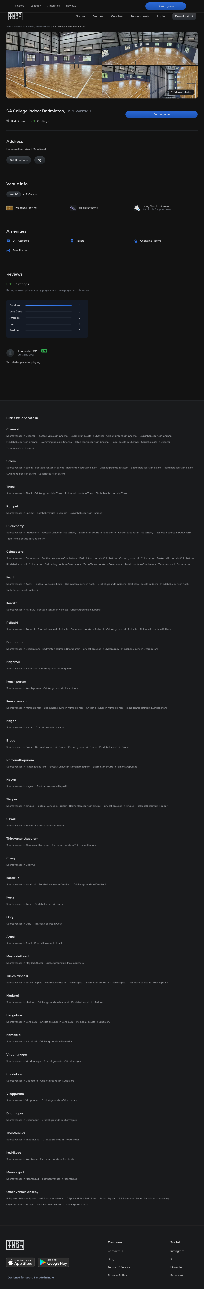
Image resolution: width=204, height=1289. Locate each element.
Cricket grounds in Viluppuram (59, 1100)
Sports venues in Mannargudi (23, 1178)
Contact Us (115, 1251)
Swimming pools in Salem (21, 473)
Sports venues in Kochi (19, 583)
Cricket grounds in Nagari (50, 727)
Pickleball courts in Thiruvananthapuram (75, 845)
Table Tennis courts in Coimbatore (103, 564)
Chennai (29, 26)
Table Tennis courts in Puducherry (25, 538)
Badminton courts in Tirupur (85, 805)
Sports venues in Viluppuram (22, 1100)
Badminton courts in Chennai (87, 435)
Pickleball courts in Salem (178, 467)
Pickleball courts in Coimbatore (24, 564)
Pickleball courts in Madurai (87, 1002)
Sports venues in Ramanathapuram (26, 766)
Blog (111, 1259)
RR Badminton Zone (130, 1198)
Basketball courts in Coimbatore (175, 558)
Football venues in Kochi (48, 583)
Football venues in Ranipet (52, 512)
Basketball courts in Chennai (156, 435)
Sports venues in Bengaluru (21, 1021)
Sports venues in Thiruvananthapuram (27, 845)
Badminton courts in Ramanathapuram (115, 766)
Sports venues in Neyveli (20, 786)
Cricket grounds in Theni (48, 493)
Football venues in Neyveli (52, 786)
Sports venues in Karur (19, 904)
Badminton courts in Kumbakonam (64, 707)
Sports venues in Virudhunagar (23, 1061)
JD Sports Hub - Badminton (81, 1198)
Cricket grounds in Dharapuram (101, 648)
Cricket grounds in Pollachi (121, 629)
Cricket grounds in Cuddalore (57, 1080)
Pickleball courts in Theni (79, 493)
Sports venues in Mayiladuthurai (24, 962)
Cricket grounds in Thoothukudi (61, 1139)
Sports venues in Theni (19, 493)
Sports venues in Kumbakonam (23, 707)
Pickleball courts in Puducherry (173, 532)
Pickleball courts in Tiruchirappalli (148, 982)
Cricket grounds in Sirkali (49, 825)
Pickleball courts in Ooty (48, 923)
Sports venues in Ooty (18, 923)
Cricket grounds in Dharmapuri (59, 1119)
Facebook (176, 1275)
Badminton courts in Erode (50, 747)
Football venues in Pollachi (52, 629)
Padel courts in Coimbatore (140, 564)
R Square (11, 1198)
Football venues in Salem (49, 467)
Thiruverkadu (43, 26)
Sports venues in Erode (19, 747)
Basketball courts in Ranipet (86, 512)
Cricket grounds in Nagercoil (55, 668)
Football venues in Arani (48, 943)
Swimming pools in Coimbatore (63, 564)
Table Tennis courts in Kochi (22, 590)
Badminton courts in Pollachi (87, 629)
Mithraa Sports (27, 1198)
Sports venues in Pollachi (20, 629)
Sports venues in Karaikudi (21, 884)
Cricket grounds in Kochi (112, 583)
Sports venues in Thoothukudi (23, 1139)
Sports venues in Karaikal (20, 609)
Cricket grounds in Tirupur (119, 805)
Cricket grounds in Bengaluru (56, 1021)
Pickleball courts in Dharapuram (139, 648)
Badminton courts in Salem (81, 467)
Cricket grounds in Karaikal (85, 609)
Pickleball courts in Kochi (174, 583)
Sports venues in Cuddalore (22, 1080)
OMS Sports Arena (76, 1204)
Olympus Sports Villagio (20, 1204)
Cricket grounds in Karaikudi (90, 884)
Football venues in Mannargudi (59, 1178)
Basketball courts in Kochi (143, 583)
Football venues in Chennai (52, 435)
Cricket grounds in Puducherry (135, 532)
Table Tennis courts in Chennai (92, 441)
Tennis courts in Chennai (20, 448)
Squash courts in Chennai (155, 441)
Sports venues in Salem (19, 467)
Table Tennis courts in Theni (111, 493)
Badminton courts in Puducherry (97, 532)
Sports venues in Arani (19, 943)
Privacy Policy (117, 1275)
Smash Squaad (108, 1198)
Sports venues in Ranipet (20, 512)
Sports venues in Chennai (20, 435)
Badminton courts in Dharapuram (61, 648)
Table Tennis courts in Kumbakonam (146, 707)
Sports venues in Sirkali (19, 825)
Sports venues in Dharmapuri (22, 1119)
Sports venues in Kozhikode (21, 1159)
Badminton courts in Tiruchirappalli (106, 982)
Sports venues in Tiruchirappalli (24, 982)
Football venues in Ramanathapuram (69, 766)
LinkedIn (176, 1267)
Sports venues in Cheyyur (20, 864)
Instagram (177, 1251)
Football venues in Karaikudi (55, 884)
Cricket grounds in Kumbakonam (105, 707)
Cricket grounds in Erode (82, 747)
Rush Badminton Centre (50, 1204)
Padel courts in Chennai (125, 441)
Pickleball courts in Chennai (22, 441)
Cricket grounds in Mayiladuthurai (64, 962)
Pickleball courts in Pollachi (155, 629)
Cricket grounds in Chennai (121, 435)
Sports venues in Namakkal (21, 1041)
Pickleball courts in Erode (114, 747)
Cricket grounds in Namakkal (56, 1041)
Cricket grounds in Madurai (53, 1002)
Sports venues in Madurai (20, 1002)
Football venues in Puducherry (58, 532)
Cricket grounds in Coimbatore (136, 558)
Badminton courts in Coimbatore (98, 558)
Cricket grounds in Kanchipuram (61, 688)
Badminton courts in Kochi (80, 583)
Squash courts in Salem (51, 473)
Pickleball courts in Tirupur (152, 805)
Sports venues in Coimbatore (22, 558)
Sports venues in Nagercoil (21, 668)
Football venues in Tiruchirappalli (64, 982)
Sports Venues (14, 26)
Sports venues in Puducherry (22, 532)
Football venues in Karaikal (52, 609)
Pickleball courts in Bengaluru (93, 1021)
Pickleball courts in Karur (48, 904)
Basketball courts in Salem (146, 467)
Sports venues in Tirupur (20, 805)
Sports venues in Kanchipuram (23, 688)
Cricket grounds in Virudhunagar (62, 1061)
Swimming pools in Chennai (56, 441)
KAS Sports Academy (51, 1198)
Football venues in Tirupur (52, 805)
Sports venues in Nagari (19, 727)
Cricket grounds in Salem (114, 467)
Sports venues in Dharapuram (23, 648)
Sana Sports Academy (156, 1198)
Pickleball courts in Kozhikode (57, 1159)
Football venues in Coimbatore (59, 558)
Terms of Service (119, 1267)
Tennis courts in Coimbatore (174, 564)
